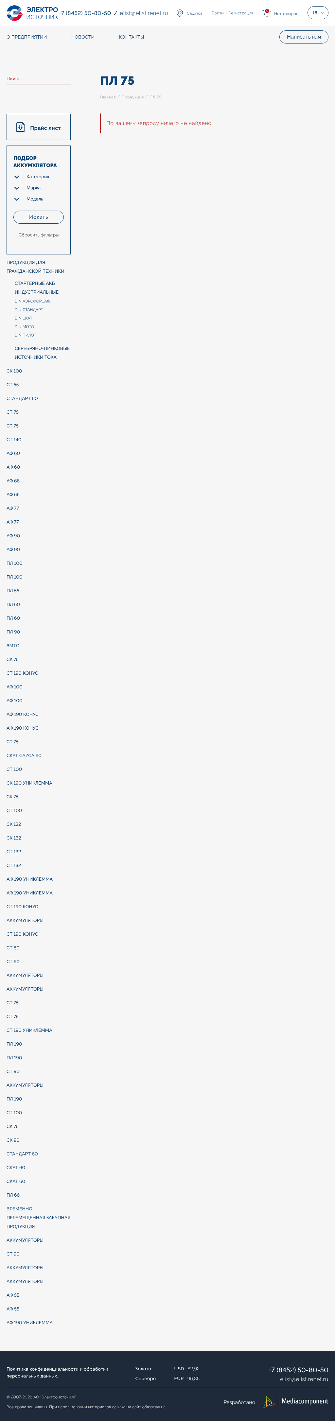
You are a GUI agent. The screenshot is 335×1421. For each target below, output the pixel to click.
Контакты (131, 37)
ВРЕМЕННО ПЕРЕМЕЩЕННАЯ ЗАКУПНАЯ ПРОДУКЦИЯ (38, 1217)
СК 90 (13, 1140)
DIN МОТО (24, 326)
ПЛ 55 (13, 591)
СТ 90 (13, 1071)
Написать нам (304, 37)
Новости (83, 37)
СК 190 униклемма (29, 783)
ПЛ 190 (14, 1044)
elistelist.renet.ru (304, 1379)
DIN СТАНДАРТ (29, 309)
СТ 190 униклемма (29, 1030)
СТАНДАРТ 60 (22, 398)
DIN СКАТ (23, 318)
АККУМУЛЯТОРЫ (25, 920)
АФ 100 (15, 687)
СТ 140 (14, 439)
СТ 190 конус (22, 673)
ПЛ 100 (15, 563)
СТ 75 (13, 412)
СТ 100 (14, 769)
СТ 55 (13, 385)
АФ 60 (13, 453)
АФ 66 (13, 481)
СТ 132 (14, 852)
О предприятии (27, 37)
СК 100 (14, 371)
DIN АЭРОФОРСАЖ (33, 301)
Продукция (133, 97)
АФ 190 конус (23, 714)
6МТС (13, 646)
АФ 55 (13, 1295)
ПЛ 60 (13, 604)
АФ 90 (13, 536)
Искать (38, 217)
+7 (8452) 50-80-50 (298, 1370)
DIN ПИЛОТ (25, 335)
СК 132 (14, 824)
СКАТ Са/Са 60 (24, 755)
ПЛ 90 (13, 632)
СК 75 (13, 659)
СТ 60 (13, 948)
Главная (108, 97)
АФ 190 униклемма (30, 879)
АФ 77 (13, 508)
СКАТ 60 (16, 1167)
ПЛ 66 (13, 1195)
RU (316, 12)
